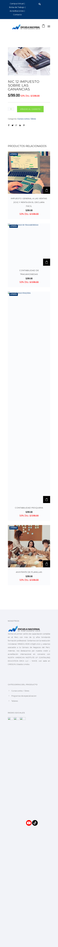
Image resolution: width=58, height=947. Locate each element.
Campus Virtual (17, 3)
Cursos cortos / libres (26, 119)
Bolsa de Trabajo (16, 7)
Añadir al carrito (30, 109)
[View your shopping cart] (43, 27)
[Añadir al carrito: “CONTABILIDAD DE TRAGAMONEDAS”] (46, 262)
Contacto (17, 14)
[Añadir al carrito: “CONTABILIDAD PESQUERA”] (46, 499)
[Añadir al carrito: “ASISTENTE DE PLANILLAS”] (46, 563)
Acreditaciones (17, 11)
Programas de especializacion (23, 696)
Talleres (14, 701)
